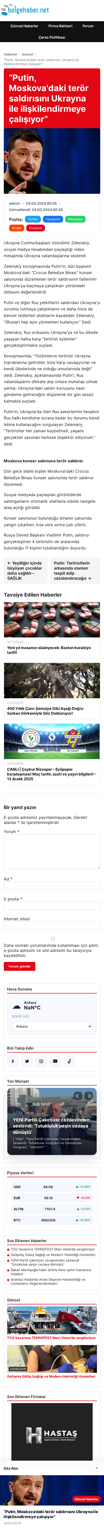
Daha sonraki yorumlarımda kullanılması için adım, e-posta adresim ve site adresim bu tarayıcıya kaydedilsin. (51, 950)
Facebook (53, 219)
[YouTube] (55, 1061)
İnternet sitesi (17, 918)
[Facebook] (13, 1061)
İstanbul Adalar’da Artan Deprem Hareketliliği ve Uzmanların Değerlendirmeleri (48, 1281)
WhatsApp (75, 219)
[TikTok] (69, 1061)
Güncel (27, 54)
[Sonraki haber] (88, 1096)
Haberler (10, 54)
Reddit (16, 228)
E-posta (13, 898)
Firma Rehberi (60, 26)
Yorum (11, 831)
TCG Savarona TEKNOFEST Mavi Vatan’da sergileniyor (53, 1249)
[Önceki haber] (78, 1096)
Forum (88, 26)
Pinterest (35, 228)
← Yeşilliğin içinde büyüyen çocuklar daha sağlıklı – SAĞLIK (24, 570)
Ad (8, 878)
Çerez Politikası (52, 37)
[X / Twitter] (27, 1061)
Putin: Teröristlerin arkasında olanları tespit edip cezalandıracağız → (72, 570)
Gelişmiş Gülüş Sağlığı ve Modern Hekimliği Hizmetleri (53, 1255)
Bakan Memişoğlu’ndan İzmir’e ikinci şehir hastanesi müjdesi (51, 1272)
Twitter (33, 219)
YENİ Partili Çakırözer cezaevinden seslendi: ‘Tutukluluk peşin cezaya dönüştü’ (45, 1262)
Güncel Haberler (24, 26)
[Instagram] (41, 1061)
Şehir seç (21, 1016)
